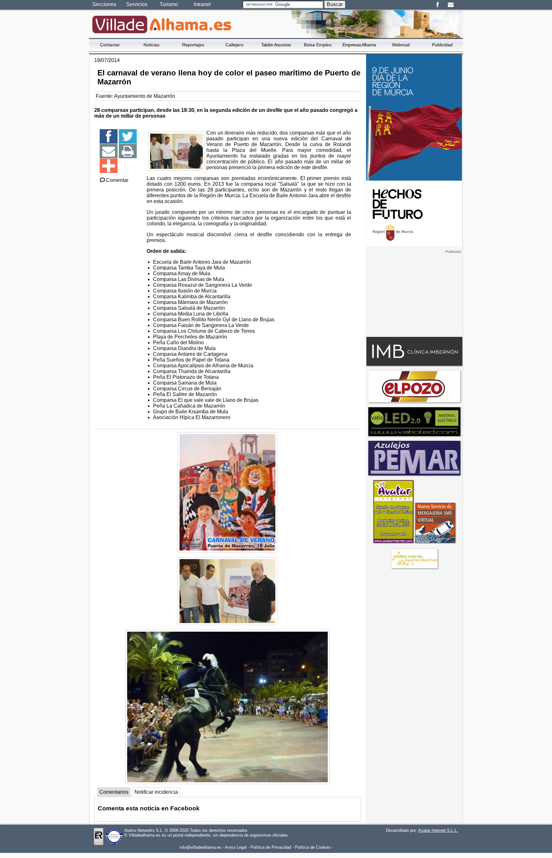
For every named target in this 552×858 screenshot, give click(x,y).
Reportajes (193, 44)
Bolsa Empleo (318, 44)
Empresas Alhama (359, 44)
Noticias (151, 44)
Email (450, 5)
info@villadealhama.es (200, 847)
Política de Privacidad (270, 847)
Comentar (117, 180)
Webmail (401, 44)
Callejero (234, 44)
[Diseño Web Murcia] (393, 542)
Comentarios (113, 792)
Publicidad (442, 44)
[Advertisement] (414, 294)
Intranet (202, 4)
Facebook (437, 5)
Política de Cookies (313, 847)
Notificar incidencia (156, 792)
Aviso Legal (236, 847)
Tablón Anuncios (276, 44)
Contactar (110, 44)
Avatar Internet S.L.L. (438, 830)
